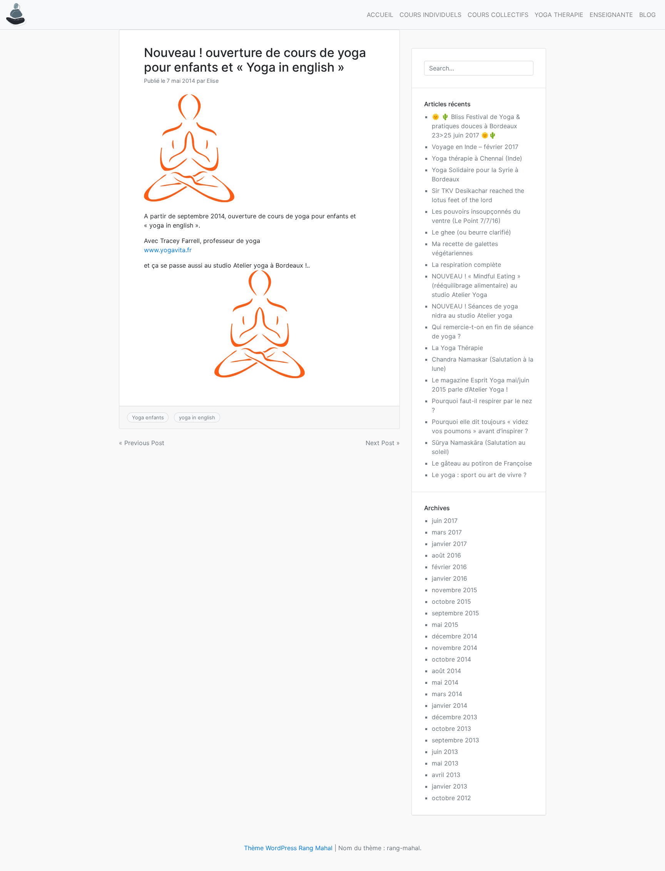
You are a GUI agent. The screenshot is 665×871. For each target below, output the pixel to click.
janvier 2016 (449, 578)
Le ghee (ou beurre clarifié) (471, 232)
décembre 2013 (454, 717)
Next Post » (383, 443)
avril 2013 (446, 775)
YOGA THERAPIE (559, 14)
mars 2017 (447, 532)
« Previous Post (141, 443)
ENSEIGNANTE (611, 14)
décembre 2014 (454, 636)
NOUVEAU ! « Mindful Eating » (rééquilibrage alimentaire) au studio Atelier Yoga (476, 285)
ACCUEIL (380, 14)
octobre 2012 (451, 798)
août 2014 (446, 671)
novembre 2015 (454, 590)
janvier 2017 (449, 544)
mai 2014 (445, 682)
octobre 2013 (451, 728)
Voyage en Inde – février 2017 (475, 147)
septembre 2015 (455, 613)
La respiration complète (466, 264)
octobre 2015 (451, 601)
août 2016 (446, 555)
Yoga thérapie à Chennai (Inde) (477, 158)
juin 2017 (445, 520)
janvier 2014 (449, 705)
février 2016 (449, 567)
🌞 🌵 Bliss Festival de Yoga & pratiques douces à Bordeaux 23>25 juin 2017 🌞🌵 (476, 126)
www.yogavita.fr (168, 250)
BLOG (647, 14)
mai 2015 (445, 624)
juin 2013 (445, 751)
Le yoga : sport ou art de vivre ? (479, 475)
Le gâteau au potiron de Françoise (482, 463)
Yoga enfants (148, 417)
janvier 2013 (449, 786)
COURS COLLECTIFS (498, 14)
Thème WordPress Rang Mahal (288, 848)
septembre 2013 (455, 740)
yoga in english (197, 417)
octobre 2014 (451, 659)
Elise (213, 80)
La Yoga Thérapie (457, 348)
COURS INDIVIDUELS (430, 14)
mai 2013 (445, 763)
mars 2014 (447, 694)
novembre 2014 (454, 648)
